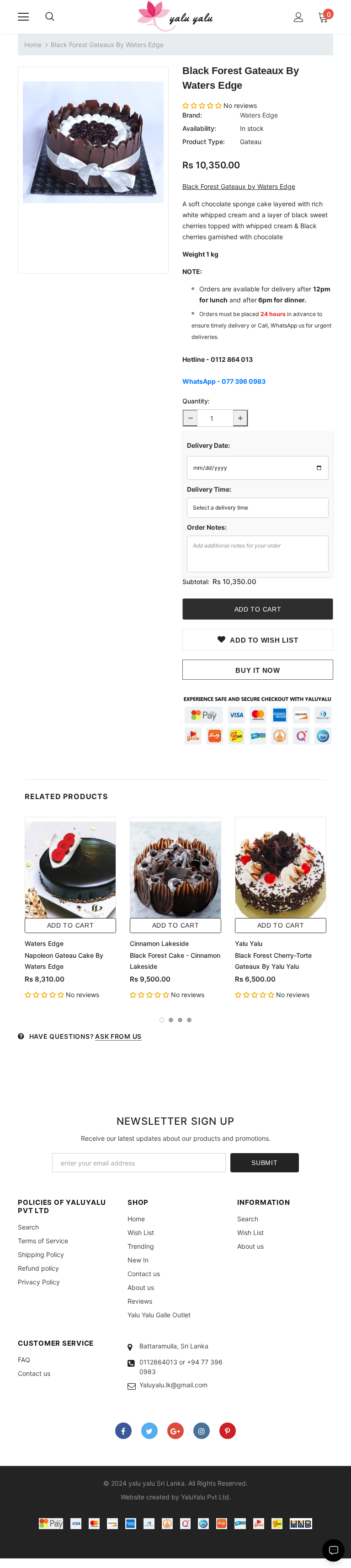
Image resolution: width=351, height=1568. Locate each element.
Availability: (199, 128)
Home (33, 44)
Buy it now (257, 670)
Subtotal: (195, 581)
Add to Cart (70, 925)
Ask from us (118, 1036)
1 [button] (162, 1020)
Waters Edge (259, 115)
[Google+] (175, 1431)
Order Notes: (207, 527)
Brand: (192, 115)
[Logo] (175, 16)
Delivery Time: (209, 489)
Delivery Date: (208, 445)
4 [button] (189, 1020)
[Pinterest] (227, 1431)
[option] (93, 142)
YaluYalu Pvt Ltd (205, 1497)
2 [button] (171, 1020)
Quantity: (196, 401)
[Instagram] (201, 1431)
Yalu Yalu (248, 943)
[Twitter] (149, 1431)
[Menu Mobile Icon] (23, 16)
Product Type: (203, 141)
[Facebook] (123, 1431)
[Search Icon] (49, 16)
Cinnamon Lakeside (159, 943)
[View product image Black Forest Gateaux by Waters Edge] (93, 142)
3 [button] (180, 1020)
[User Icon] (298, 17)
